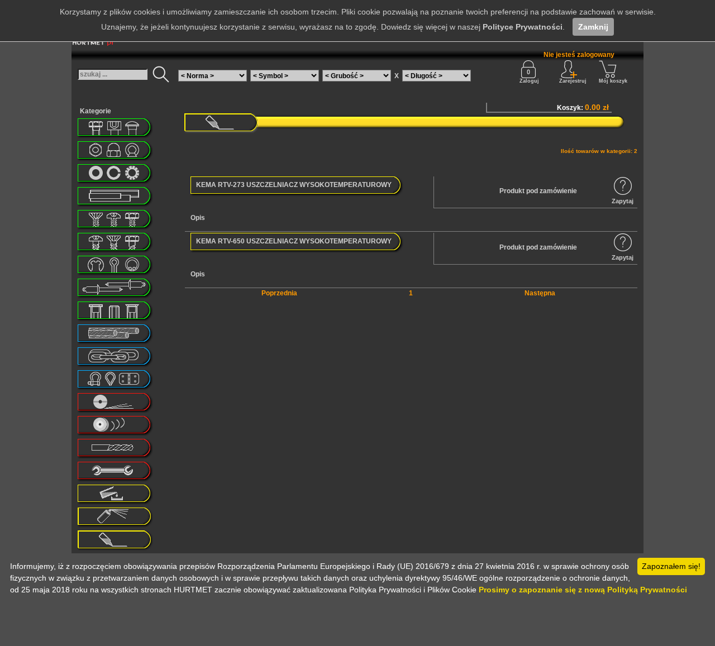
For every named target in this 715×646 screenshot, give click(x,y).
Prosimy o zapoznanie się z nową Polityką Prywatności (583, 589)
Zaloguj (529, 81)
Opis (197, 218)
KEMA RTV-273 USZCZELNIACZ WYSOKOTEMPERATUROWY (294, 185)
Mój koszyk (613, 81)
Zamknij (593, 26)
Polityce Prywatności (523, 26)
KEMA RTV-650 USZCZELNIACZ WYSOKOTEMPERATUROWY (294, 241)
